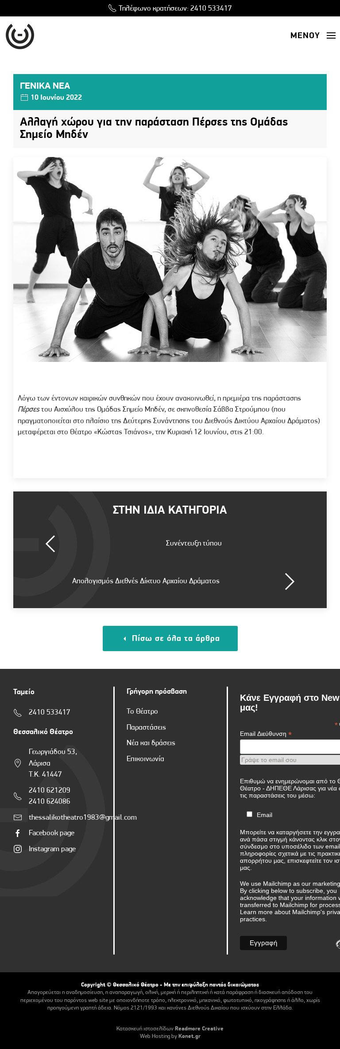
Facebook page (51, 833)
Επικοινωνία (145, 759)
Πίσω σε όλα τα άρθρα (174, 639)
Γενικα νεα (45, 86)
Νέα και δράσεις (151, 743)
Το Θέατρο (142, 711)
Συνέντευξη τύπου (194, 543)
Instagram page (52, 849)
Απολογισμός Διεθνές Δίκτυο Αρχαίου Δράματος (146, 581)
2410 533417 (211, 8)
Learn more (256, 911)
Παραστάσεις (146, 727)
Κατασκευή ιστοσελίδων (145, 1029)
